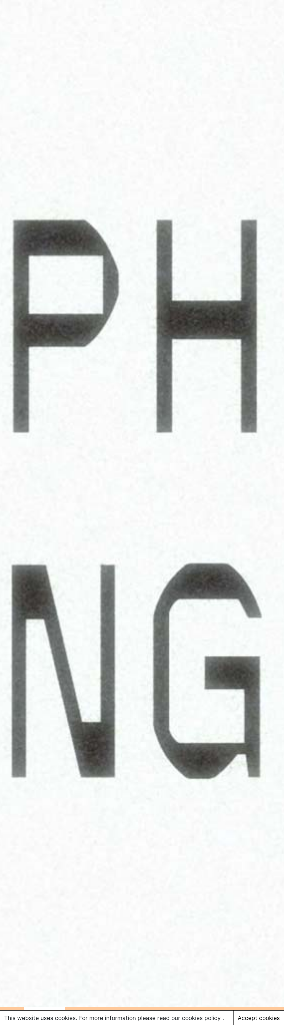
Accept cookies (259, 1017)
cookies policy (202, 1017)
